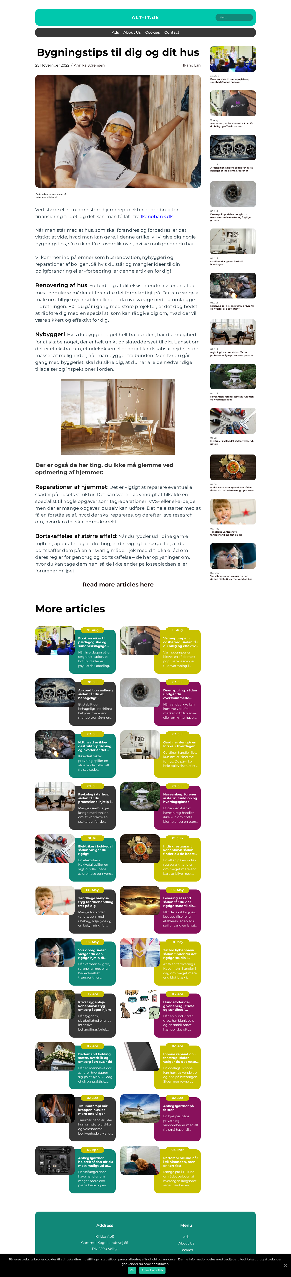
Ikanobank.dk (157, 216)
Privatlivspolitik (152, 1270)
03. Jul (177, 682)
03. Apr (177, 994)
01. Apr (92, 1150)
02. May (177, 890)
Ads (115, 32)
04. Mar (177, 1150)
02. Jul (92, 786)
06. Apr (92, 994)
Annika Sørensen (89, 65)
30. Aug (92, 630)
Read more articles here (118, 584)
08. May (92, 890)
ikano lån (192, 65)
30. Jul (92, 682)
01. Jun (177, 838)
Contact (171, 32)
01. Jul (92, 838)
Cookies (152, 32)
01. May (177, 942)
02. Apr (177, 1046)
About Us (132, 32)
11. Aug (177, 630)
